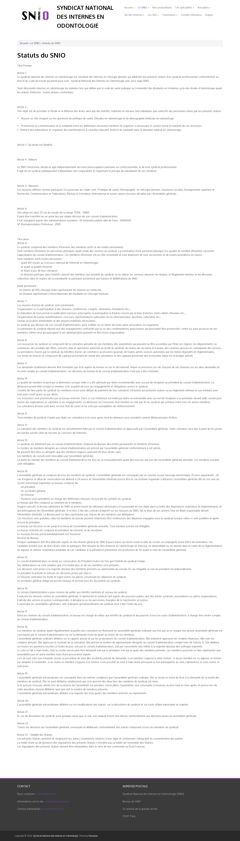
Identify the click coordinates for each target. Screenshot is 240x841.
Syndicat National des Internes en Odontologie (85, 16)
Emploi (209, 14)
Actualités (204, 7)
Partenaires (170, 14)
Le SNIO (143, 7)
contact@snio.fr (46, 793)
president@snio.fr (53, 808)
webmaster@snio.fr (57, 801)
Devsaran (93, 836)
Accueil (129, 7)
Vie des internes (134, 14)
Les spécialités (185, 7)
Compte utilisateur (191, 14)
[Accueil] (35, 24)
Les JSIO (153, 14)
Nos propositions (162, 7)
